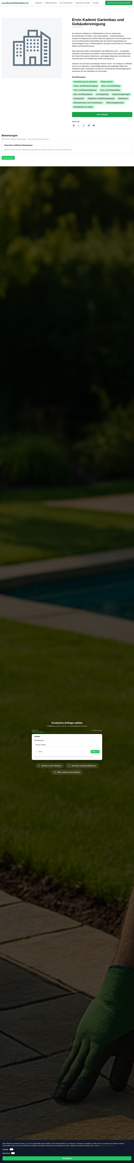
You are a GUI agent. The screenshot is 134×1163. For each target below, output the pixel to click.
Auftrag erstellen (51, 3)
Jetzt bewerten (8, 158)
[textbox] (102, 52)
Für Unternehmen (66, 3)
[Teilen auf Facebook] (73, 125)
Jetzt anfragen (102, 114)
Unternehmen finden (82, 3)
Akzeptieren (67, 1158)
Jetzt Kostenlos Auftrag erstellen (119, 3)
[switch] (11, 1149)
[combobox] (67, 745)
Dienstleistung (39, 740)
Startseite (38, 3)
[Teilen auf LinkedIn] (88, 125)
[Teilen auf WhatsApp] (78, 125)
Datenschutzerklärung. (107, 1145)
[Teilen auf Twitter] (83, 125)
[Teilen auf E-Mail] (93, 125)
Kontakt (95, 3)
